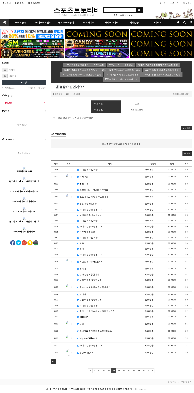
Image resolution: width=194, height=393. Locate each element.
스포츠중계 (20, 22)
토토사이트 (88, 22)
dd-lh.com (83, 317)
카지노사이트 (111, 22)
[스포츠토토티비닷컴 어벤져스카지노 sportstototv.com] (32, 53)
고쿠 (81, 243)
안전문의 (83, 177)
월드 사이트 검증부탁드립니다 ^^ (94, 287)
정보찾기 (187, 3)
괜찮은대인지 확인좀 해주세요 (93, 189)
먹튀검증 (134, 22)
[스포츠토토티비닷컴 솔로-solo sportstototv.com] (32, 34)
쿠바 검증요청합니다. (89, 274)
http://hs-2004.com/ (88, 338)
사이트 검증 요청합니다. (90, 170)
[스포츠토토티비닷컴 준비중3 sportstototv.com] (162, 53)
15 (119, 370)
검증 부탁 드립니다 (88, 204)
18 (134, 370)
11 (99, 370)
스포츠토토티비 (77, 10)
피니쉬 (82, 294)
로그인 (162, 3)
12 (104, 370)
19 (139, 370)
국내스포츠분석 (43, 22)
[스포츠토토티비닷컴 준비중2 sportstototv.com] (162, 34)
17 (129, 370)
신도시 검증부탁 (87, 232)
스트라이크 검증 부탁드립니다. (94, 197)
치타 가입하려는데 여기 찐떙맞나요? (96, 311)
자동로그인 (9, 88)
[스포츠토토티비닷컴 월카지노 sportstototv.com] (97, 53)
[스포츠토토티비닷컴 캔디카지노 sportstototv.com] (97, 43)
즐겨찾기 (6, 3)
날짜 (172, 164)
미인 (81, 249)
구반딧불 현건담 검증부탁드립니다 (95, 331)
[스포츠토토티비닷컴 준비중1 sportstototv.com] (97, 34)
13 (109, 370)
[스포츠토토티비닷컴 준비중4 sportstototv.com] (162, 43)
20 (144, 370)
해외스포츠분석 (66, 22)
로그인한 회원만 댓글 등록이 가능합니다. (121, 143)
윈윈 (115, 15)
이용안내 (172, 382)
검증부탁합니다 (86, 352)
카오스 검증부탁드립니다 (91, 261)
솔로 (122, 15)
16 (124, 370)
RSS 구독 (19, 3)
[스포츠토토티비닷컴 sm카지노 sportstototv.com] (32, 43)
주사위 (82, 269)
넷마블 (129, 15)
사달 (81, 324)
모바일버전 (186, 382)
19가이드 (157, 22)
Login (25, 82)
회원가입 (174, 3)
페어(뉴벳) (84, 184)
